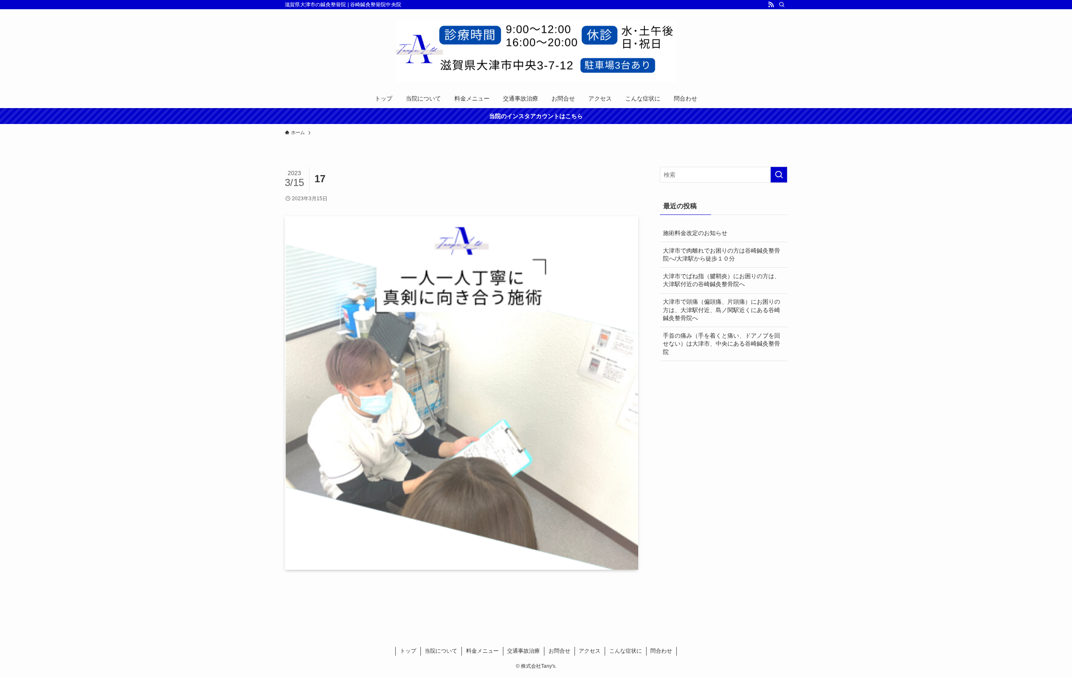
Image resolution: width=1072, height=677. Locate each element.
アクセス (589, 651)
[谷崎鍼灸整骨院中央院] (536, 50)
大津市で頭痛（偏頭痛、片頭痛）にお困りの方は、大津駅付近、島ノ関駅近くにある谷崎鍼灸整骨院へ (721, 309)
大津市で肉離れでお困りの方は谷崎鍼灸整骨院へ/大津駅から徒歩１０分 (721, 254)
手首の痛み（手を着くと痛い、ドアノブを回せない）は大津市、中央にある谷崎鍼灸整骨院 (721, 343)
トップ (408, 651)
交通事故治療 (523, 651)
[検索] (781, 4)
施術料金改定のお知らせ (695, 233)
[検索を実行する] (778, 175)
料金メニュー (482, 651)
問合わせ (661, 651)
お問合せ (559, 651)
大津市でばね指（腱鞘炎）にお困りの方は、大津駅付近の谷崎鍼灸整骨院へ (721, 280)
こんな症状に (625, 651)
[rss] (770, 4)
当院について (441, 651)
